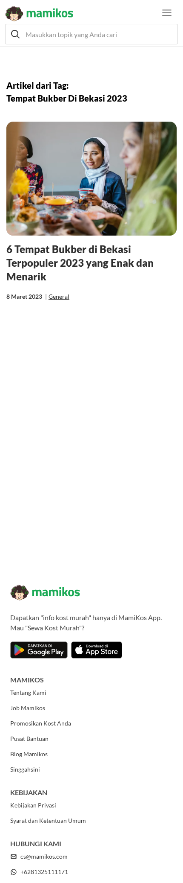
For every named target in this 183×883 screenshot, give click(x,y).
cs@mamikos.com (44, 856)
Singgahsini (25, 769)
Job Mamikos (27, 707)
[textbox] (91, 34)
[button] (91, 34)
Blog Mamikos (29, 754)
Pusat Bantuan (29, 738)
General (59, 296)
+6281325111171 (44, 871)
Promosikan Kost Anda (40, 723)
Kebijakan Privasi (33, 805)
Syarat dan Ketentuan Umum (48, 820)
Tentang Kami (28, 692)
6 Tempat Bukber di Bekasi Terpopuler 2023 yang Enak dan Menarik (80, 263)
